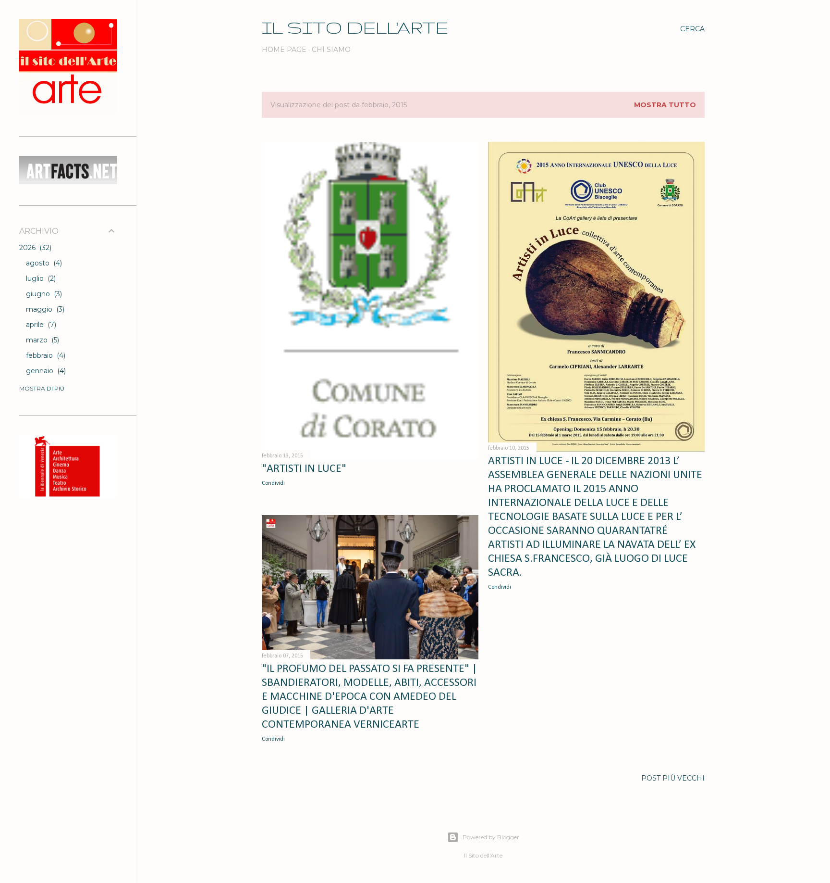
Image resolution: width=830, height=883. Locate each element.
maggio (44, 309)
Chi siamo (331, 49)
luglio (40, 278)
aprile (40, 324)
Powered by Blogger (491, 837)
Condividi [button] (273, 483)
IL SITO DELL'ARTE (355, 27)
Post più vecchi (673, 778)
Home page (284, 49)
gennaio (45, 370)
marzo (41, 340)
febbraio (44, 355)
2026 (34, 247)
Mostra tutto (665, 105)
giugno (43, 294)
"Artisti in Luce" (304, 469)
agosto (43, 263)
